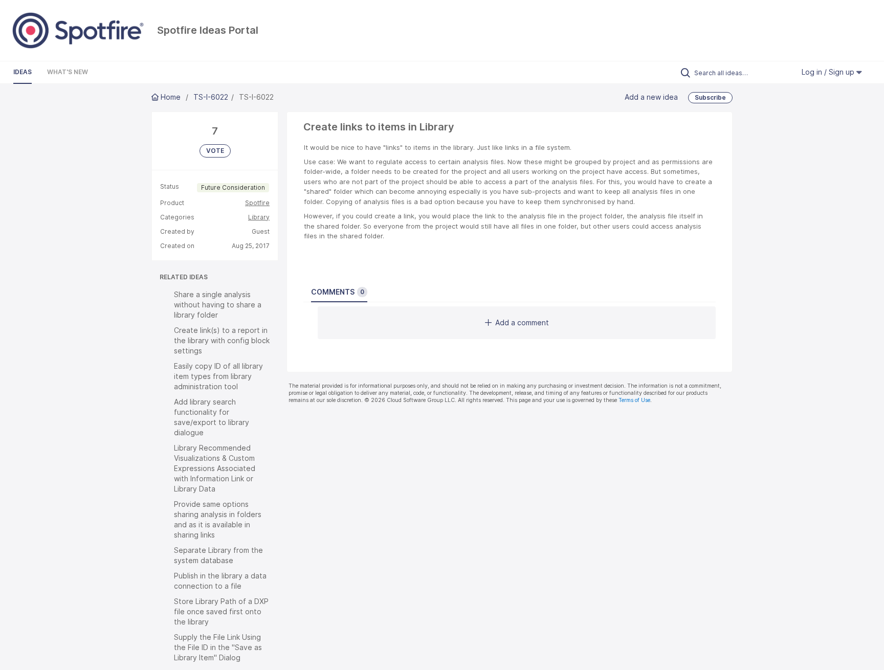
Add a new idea (651, 97)
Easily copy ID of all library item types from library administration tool (218, 376)
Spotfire (257, 203)
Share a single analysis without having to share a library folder (217, 304)
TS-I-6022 (210, 97)
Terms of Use (634, 400)
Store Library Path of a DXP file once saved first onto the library (221, 611)
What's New (67, 72)
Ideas (22, 72)
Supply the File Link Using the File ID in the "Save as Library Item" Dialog (218, 647)
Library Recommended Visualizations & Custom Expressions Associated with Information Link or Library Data (214, 468)
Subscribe (710, 97)
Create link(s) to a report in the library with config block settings (222, 340)
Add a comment (522, 322)
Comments (337, 291)
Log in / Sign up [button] (829, 72)
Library (259, 217)
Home (171, 97)
